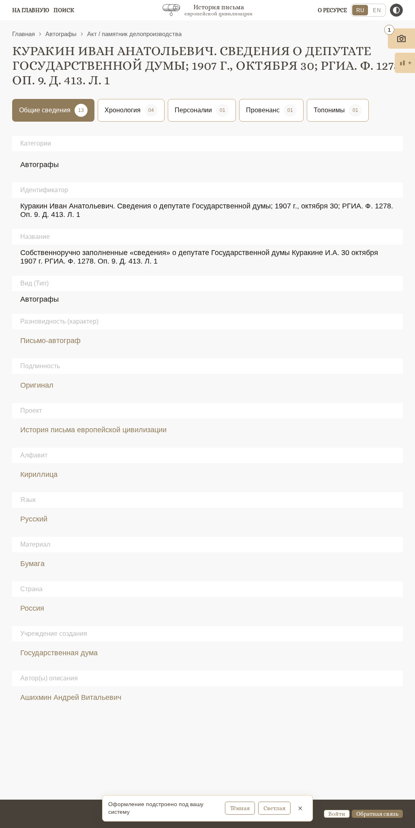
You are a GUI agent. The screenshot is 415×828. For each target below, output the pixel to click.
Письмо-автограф (50, 341)
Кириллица (39, 474)
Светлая (274, 808)
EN (377, 10)
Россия (32, 608)
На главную (30, 10)
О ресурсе (332, 10)
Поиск (63, 10)
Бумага (32, 564)
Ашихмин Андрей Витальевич (70, 697)
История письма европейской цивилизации (93, 430)
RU (360, 10)
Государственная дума (59, 653)
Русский (33, 519)
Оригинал (36, 385)
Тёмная (240, 808)
